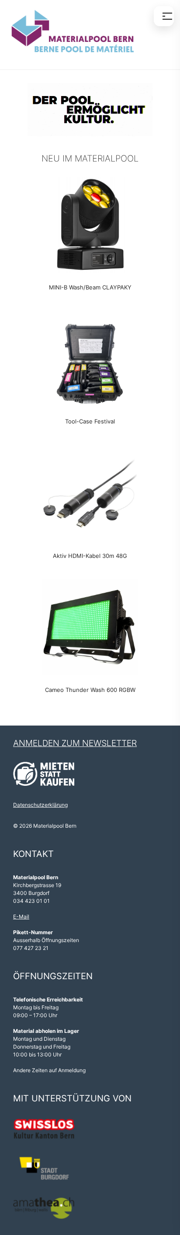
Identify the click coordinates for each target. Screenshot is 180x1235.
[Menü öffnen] (164, 16)
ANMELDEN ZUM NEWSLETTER (75, 743)
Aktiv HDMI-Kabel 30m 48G (90, 555)
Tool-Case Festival (90, 421)
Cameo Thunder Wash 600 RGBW (90, 689)
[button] (90, 109)
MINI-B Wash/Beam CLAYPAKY (90, 287)
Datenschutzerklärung (40, 805)
